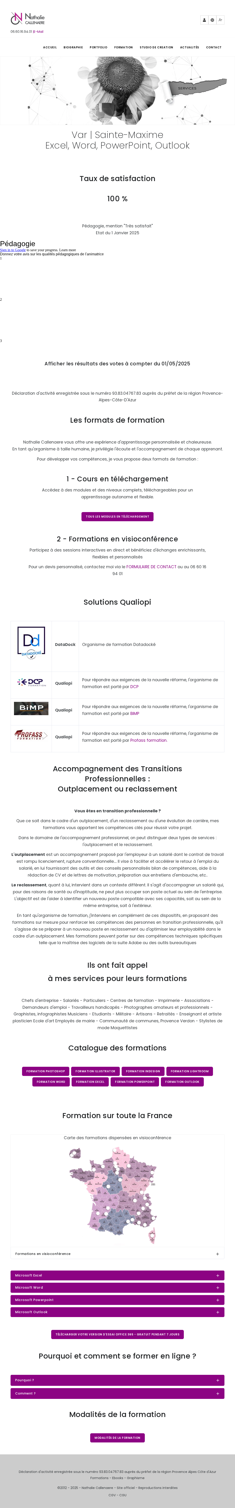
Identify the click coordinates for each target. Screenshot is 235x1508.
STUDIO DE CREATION (156, 47)
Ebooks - (119, 1478)
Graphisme (136, 1478)
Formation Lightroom (190, 1071)
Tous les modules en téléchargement (117, 516)
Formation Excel (90, 1082)
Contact (214, 47)
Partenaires (204, 20)
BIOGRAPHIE (73, 47)
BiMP (134, 713)
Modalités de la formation (117, 1438)
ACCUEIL (50, 47)
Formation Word (51, 1082)
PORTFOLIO (98, 47)
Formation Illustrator (95, 1071)
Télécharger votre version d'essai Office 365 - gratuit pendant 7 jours (117, 1334)
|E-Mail (38, 31)
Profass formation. (148, 740)
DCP (134, 686)
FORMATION (123, 47)
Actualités (189, 47)
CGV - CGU (117, 1495)
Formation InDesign (143, 1071)
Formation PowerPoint (135, 1082)
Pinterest (212, 20)
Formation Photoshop (45, 1071)
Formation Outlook (182, 1082)
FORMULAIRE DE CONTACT (151, 567)
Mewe (220, 20)
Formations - (101, 1478)
